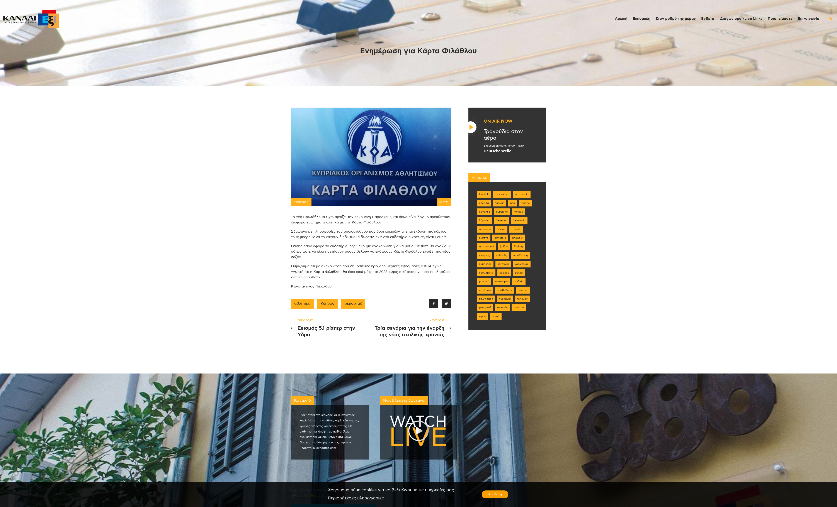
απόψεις (517, 238)
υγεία (482, 316)
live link (484, 194)
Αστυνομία (522, 194)
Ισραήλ (525, 203)
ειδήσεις (484, 255)
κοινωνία (503, 264)
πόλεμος (522, 298)
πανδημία (485, 290)
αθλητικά (302, 303)
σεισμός (502, 307)
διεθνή (518, 246)
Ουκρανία (485, 229)
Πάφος (501, 229)
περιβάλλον (504, 290)
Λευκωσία (519, 220)
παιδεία (519, 281)
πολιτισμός (486, 298)
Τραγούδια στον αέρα (503, 135)
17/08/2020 (301, 202)
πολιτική (523, 290)
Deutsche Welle (497, 151)
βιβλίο (504, 246)
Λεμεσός (501, 220)
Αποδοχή (495, 494)
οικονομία (501, 281)
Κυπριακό (502, 211)
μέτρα (519, 272)
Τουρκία (516, 229)
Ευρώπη (499, 203)
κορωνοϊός (522, 264)
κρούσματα (486, 272)
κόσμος (504, 272)
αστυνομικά (486, 246)
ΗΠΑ (512, 203)
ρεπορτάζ (353, 303)
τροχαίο (519, 307)
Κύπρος (327, 303)
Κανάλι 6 (484, 211)
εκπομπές (485, 264)
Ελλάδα (484, 203)
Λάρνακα (484, 220)
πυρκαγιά (505, 298)
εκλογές (501, 255)
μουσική (484, 281)
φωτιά (496, 316)
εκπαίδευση (520, 255)
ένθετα (483, 238)
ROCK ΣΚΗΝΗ (502, 194)
